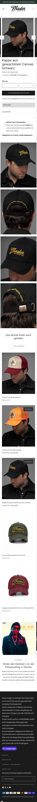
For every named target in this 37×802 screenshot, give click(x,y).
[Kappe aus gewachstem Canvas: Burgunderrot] (18, 584)
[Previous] (2, 37)
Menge (5, 81)
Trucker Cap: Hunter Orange (11, 450)
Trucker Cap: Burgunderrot (11, 397)
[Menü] (3, 9)
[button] (18, 75)
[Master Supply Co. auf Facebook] (3, 788)
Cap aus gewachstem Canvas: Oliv (13, 555)
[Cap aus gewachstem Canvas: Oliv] (18, 531)
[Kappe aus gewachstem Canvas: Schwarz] (18, 478)
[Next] (34, 37)
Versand (14, 99)
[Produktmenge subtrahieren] (4, 85)
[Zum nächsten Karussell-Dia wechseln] (35, 653)
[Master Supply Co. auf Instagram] (5, 788)
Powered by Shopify (28, 797)
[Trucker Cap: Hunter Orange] (18, 426)
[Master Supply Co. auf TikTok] (7, 788)
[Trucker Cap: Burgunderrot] (18, 373)
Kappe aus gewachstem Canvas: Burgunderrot (18, 608)
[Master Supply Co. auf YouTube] (10, 788)
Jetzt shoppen (18, 346)
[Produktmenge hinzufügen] (33, 85)
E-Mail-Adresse (8, 777)
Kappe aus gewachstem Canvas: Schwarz (16, 502)
